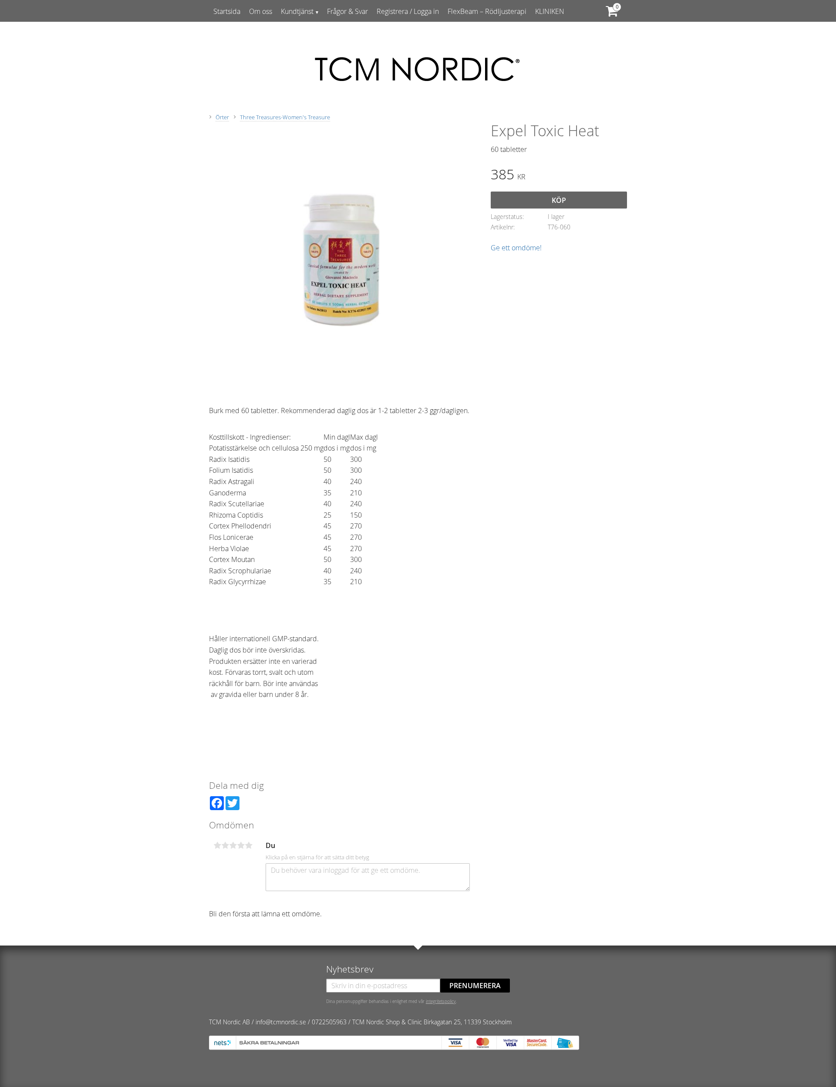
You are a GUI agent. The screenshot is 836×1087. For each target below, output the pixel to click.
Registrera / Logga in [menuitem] (408, 11)
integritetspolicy (441, 1001)
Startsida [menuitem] (226, 11)
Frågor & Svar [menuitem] (347, 11)
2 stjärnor (225, 845)
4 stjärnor (241, 845)
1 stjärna (217, 845)
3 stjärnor (233, 845)
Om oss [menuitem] (260, 11)
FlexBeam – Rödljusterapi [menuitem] (487, 11)
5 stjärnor (249, 845)
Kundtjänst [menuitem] (297, 11)
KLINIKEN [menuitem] (549, 11)
